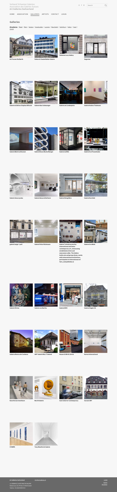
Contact (55, 14)
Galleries (35, 14)
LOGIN (105, 480)
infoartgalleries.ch (40, 480)
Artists (45, 14)
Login (63, 14)
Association (22, 14)
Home (12, 14)
